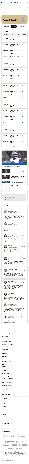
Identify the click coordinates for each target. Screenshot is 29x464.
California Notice (6, 385)
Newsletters (4, 426)
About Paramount (6, 361)
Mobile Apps (4, 349)
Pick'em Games (5, 333)
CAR (7, 91)
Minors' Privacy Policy (7, 378)
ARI (7, 129)
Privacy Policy (5, 376)
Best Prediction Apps (7, 344)
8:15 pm (12, 57)
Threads (3, 414)
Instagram (4, 406)
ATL (7, 57)
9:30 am (12, 76)
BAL (7, 44)
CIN (7, 104)
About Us (4, 356)
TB (7, 123)
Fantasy (14, 26)
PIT (7, 75)
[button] (2, 2)
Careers (3, 359)
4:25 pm (12, 51)
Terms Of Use (5, 373)
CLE (7, 85)
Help (2, 391)
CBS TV (3, 367)
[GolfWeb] (19, 448)
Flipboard (4, 417)
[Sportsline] (20, 441)
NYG (7, 69)
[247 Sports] (9, 441)
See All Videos (14, 185)
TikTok (3, 403)
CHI (7, 98)
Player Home (5, 26)
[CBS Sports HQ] (21, 436)
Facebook (4, 409)
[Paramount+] (6, 445)
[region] (14, 158)
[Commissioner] (16, 444)
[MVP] (24, 444)
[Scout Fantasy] (10, 448)
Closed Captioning (6, 382)
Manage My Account (7, 423)
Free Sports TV (5, 339)
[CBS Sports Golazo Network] (14, 439)
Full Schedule (14, 147)
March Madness (5, 347)
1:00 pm (12, 38)
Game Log (21, 26)
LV (7, 50)
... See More (6, 199)
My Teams (4, 429)
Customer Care (5, 394)
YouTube (3, 401)
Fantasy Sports (5, 336)
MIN (7, 63)
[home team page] (5, 38)
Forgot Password (5, 431)
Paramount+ (4, 364)
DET (7, 38)
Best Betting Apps (6, 341)
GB (7, 110)
